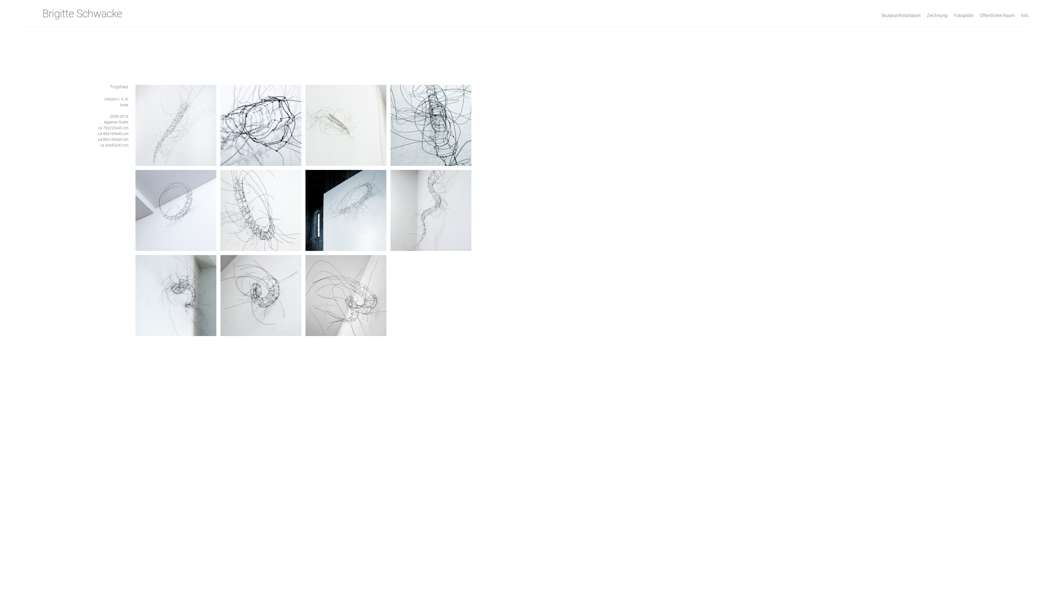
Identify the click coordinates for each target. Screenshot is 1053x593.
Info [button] (1025, 15)
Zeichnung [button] (937, 15)
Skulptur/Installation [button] (901, 15)
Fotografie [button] (963, 15)
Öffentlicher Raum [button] (997, 15)
